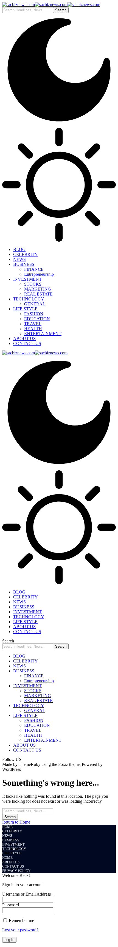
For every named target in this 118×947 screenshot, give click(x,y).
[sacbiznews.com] (51, 4)
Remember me (21, 920)
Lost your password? (20, 929)
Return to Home (16, 822)
